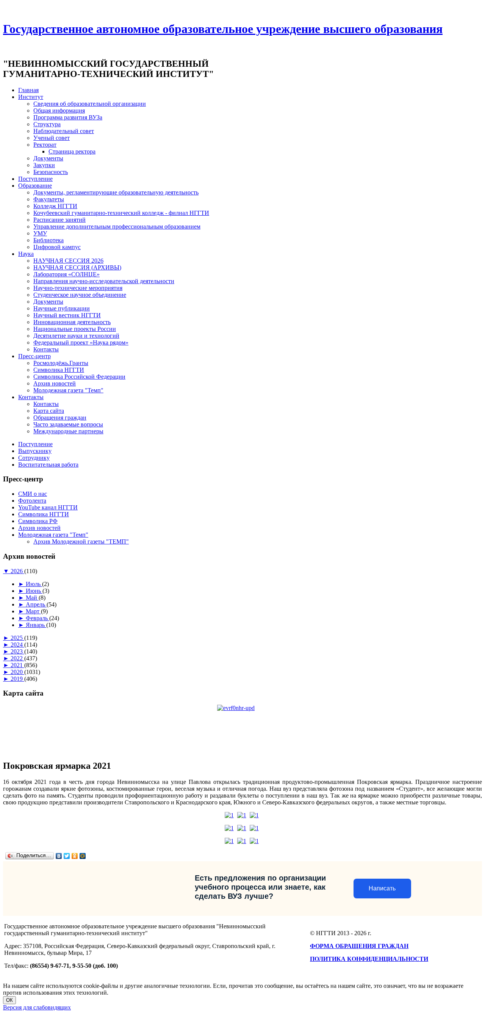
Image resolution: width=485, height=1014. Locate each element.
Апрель (36, 604)
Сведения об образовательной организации (89, 103)
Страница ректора (71, 151)
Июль (34, 584)
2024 (17, 644)
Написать (382, 888)
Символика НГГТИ (58, 370)
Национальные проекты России (74, 329)
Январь (36, 625)
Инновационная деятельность (72, 322)
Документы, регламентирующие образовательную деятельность (116, 192)
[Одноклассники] (75, 856)
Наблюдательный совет (63, 131)
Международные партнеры (68, 431)
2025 (17, 638)
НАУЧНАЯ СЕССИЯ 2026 (68, 260)
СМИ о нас (32, 494)
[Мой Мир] (83, 856)
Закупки (44, 165)
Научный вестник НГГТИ (67, 315)
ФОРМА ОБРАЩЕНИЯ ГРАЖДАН (359, 946)
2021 (17, 665)
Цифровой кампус (57, 247)
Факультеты (48, 199)
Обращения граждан (59, 417)
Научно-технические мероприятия (77, 288)
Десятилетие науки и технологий (76, 335)
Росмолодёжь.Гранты (60, 363)
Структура (47, 124)
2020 (17, 672)
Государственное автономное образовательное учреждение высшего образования (223, 29)
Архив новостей (54, 383)
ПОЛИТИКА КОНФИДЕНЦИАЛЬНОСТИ (369, 959)
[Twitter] (67, 856)
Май (32, 597)
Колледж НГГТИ (55, 206)
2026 (17, 571)
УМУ (40, 233)
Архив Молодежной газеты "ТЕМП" (81, 541)
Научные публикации (61, 308)
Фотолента (32, 500)
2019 (17, 678)
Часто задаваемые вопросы (68, 424)
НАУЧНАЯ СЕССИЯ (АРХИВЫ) (77, 267)
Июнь (34, 591)
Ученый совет (51, 138)
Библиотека (48, 240)
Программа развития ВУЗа (67, 117)
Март (33, 611)
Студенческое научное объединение (79, 295)
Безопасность (50, 172)
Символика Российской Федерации (79, 376)
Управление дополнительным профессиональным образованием (116, 226)
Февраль (37, 618)
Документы (48, 158)
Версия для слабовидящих (37, 1007)
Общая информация (59, 110)
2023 (17, 651)
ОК (9, 1000)
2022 (17, 658)
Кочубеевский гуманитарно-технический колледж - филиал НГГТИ (121, 213)
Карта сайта (48, 410)
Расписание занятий (59, 219)
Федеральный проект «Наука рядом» (80, 342)
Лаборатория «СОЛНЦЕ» (66, 274)
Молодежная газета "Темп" (68, 390)
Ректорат (44, 144)
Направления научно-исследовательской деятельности (103, 281)
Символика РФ (38, 521)
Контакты (46, 349)
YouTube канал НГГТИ (48, 507)
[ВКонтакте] (59, 856)
